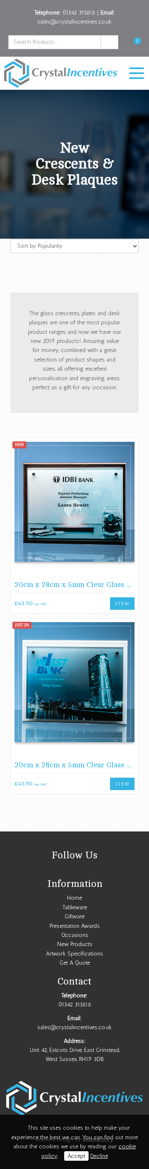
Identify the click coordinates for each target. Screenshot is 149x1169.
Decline (99, 1155)
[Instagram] (74, 869)
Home (74, 897)
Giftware (74, 916)
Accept (76, 1155)
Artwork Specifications (74, 953)
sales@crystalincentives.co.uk (74, 21)
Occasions (74, 935)
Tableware (74, 907)
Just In (22, 625)
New (19, 444)
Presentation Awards (75, 925)
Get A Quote (75, 962)
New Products (74, 944)
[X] (63, 869)
